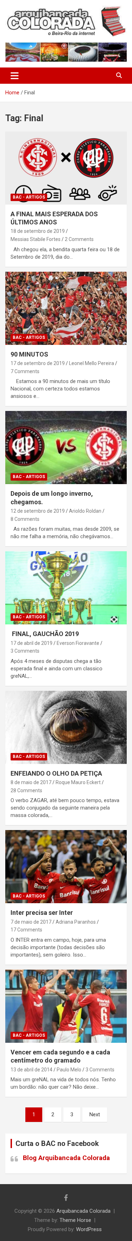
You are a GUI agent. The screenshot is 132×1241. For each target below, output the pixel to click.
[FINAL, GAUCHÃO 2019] (66, 588)
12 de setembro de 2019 (38, 511)
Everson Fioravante (78, 643)
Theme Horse (75, 1220)
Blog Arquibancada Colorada (66, 1158)
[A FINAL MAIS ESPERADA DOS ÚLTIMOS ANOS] (66, 168)
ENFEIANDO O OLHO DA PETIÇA (56, 773)
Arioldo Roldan (85, 511)
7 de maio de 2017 (31, 922)
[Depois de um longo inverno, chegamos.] (66, 447)
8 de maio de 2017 (31, 782)
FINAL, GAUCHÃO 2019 (45, 633)
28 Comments (26, 790)
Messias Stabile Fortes (36, 239)
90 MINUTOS (29, 354)
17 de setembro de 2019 (38, 363)
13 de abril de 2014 (31, 1069)
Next (94, 1114)
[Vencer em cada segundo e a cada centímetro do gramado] (66, 1006)
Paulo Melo (69, 1069)
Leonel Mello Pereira (91, 363)
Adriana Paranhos (76, 922)
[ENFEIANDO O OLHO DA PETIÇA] (66, 727)
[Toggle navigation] (14, 75)
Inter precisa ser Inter (42, 912)
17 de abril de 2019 (31, 643)
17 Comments (26, 930)
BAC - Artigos (29, 197)
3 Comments (25, 651)
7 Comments (25, 371)
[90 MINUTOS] (66, 308)
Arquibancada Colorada (83, 1211)
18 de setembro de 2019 (38, 231)
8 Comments (25, 519)
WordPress (89, 1229)
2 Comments (79, 239)
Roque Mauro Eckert (78, 782)
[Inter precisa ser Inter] (66, 867)
